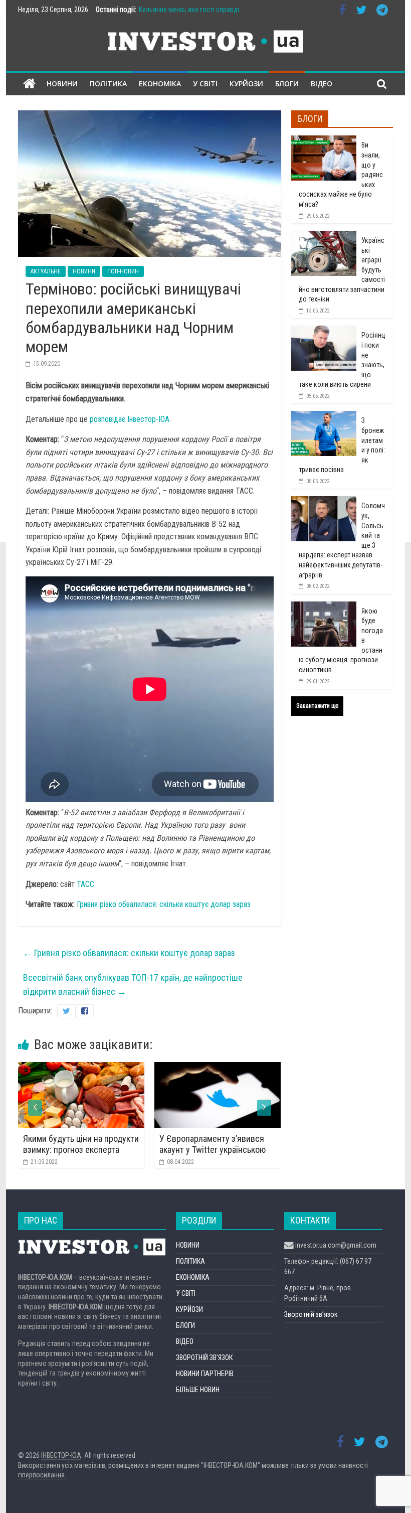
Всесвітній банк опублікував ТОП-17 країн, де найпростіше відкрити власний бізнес (133, 984)
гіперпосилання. (42, 1475)
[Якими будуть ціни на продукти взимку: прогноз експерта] (79, 1068)
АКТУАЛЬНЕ (46, 271)
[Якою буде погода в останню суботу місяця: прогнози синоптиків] (323, 607)
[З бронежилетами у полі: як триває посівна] (323, 416)
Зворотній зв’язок (311, 1314)
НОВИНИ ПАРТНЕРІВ (205, 1374)
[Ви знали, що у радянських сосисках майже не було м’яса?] (323, 141)
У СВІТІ (205, 83)
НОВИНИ (62, 83)
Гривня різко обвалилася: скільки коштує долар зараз (164, 904)
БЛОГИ (287, 83)
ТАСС (85, 884)
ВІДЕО (321, 83)
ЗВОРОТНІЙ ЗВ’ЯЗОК (204, 1357)
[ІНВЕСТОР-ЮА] (29, 84)
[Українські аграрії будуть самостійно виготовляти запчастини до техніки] (323, 236)
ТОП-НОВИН (123, 271)
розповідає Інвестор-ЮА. (130, 419)
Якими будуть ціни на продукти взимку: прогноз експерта (79, 1144)
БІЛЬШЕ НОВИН (198, 1390)
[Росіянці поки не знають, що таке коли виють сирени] (323, 331)
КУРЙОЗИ (246, 83)
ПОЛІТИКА (108, 83)
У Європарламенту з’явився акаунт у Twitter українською (210, 1144)
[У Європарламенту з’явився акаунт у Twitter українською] (215, 1068)
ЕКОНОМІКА (160, 83)
